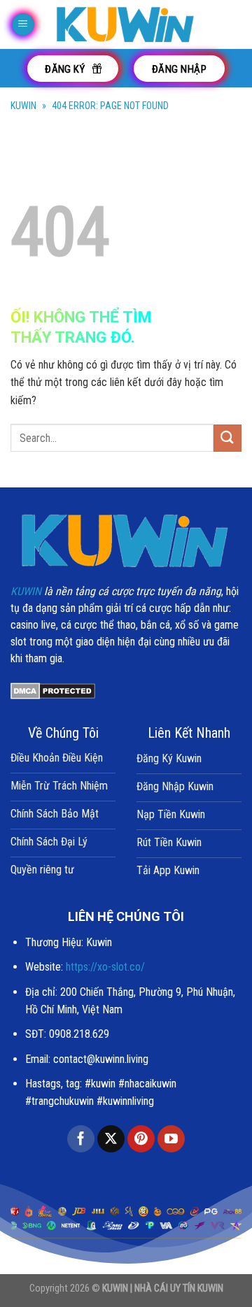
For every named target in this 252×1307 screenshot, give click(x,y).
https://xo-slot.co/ (105, 966)
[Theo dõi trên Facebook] (80, 1139)
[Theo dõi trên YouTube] (171, 1139)
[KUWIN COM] (126, 24)
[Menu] (23, 24)
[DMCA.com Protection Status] (52, 690)
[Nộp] (227, 438)
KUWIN (23, 105)
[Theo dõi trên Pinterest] (141, 1139)
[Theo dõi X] (111, 1139)
